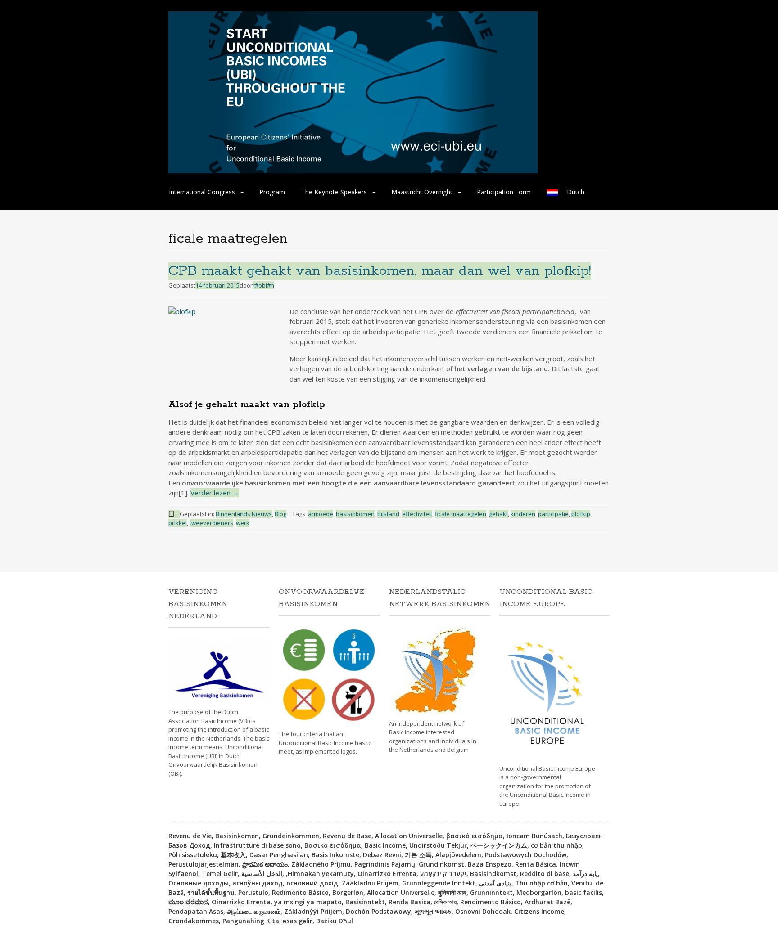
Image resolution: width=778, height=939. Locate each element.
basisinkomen (355, 514)
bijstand (388, 514)
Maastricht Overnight (421, 192)
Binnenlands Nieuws (244, 514)
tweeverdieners (211, 523)
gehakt (498, 514)
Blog (280, 514)
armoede (320, 514)
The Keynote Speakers (334, 192)
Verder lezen (214, 492)
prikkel (177, 523)
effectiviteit (417, 514)
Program (272, 192)
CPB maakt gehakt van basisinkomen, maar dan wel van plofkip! (379, 271)
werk (242, 523)
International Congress (202, 192)
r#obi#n (263, 285)
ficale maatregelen (460, 514)
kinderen (523, 514)
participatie (553, 514)
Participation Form (504, 192)
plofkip (580, 514)
